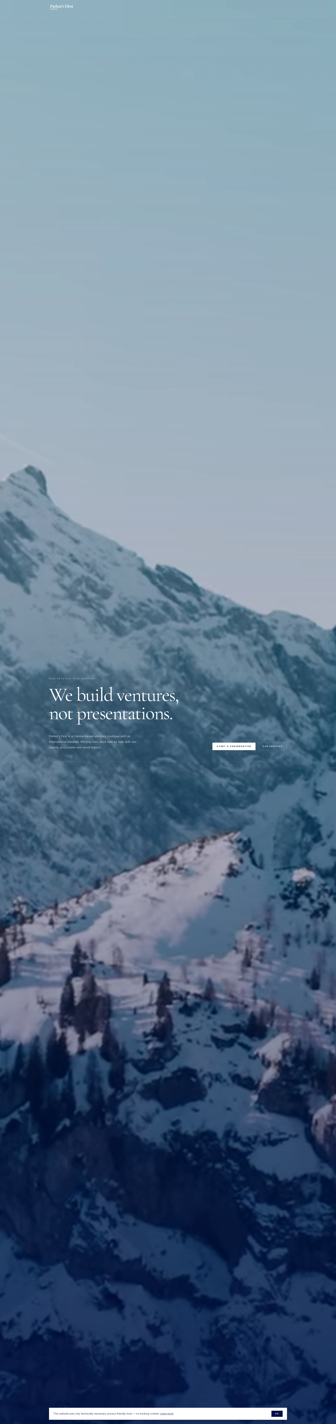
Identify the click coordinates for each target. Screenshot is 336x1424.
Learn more (166, 1413)
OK (277, 1413)
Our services (273, 746)
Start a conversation (234, 746)
